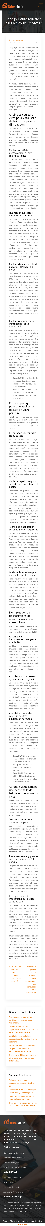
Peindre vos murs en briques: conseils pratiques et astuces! (16, 974)
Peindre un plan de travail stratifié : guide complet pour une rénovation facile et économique (30, 980)
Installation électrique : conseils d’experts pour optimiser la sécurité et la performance (22, 1048)
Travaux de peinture (17, 40)
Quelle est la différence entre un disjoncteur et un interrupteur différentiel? (22, 1058)
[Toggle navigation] (40, 5)
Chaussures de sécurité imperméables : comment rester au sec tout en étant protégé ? (23, 1029)
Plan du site (22, 1224)
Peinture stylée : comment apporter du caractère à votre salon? (21, 1083)
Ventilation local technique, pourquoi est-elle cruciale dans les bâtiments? (23, 1039)
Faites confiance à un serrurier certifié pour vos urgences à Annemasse (21, 1020)
